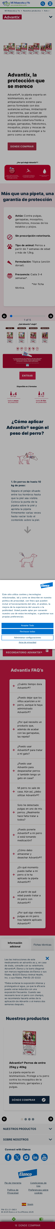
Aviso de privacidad (27, 642)
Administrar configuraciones (27, 637)
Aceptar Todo (27, 625)
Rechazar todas (27, 631)
